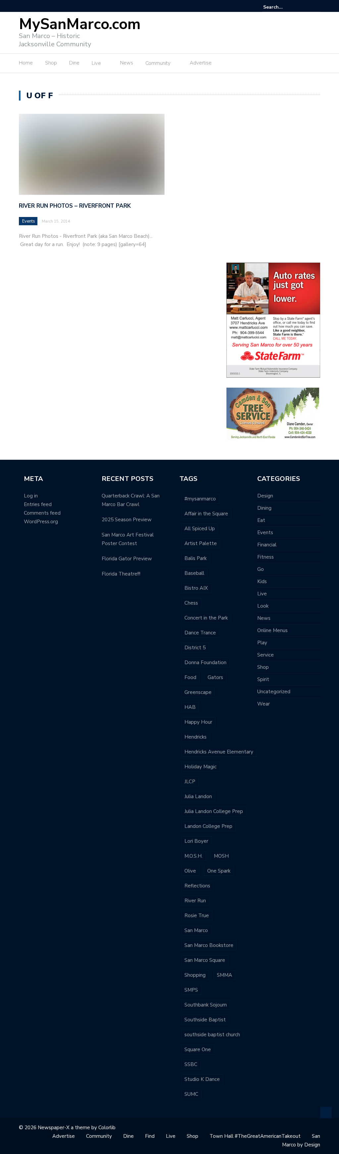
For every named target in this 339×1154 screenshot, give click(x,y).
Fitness (265, 557)
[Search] (316, 7)
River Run (195, 900)
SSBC (190, 1064)
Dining (264, 508)
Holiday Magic (200, 766)
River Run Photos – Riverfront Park (75, 206)
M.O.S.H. (193, 856)
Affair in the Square (206, 513)
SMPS (191, 990)
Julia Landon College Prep (213, 811)
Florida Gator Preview (127, 558)
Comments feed (42, 513)
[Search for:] (283, 7)
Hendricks (195, 737)
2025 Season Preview (127, 519)
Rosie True (196, 915)
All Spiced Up (199, 528)
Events (28, 221)
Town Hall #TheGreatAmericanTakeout (255, 1136)
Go (260, 569)
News (126, 63)
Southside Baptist (205, 1019)
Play (262, 642)
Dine (74, 63)
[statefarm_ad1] (273, 320)
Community (157, 63)
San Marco (196, 930)
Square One (197, 1049)
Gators (215, 677)
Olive (190, 871)
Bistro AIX (196, 588)
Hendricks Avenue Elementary (218, 751)
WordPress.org (41, 521)
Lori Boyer (196, 841)
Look (262, 606)
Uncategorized (273, 691)
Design (265, 495)
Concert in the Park (206, 618)
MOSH (221, 856)
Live (96, 63)
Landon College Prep (208, 826)
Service (265, 655)
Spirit (263, 679)
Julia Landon (198, 796)
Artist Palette (200, 543)
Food (190, 677)
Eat (261, 520)
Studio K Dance (202, 1079)
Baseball (194, 573)
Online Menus (272, 630)
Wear (263, 704)
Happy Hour (198, 722)
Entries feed (38, 504)
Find (150, 1136)
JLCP (189, 781)
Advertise (201, 63)
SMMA (224, 975)
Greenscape (198, 692)
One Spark (218, 871)
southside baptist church (212, 1034)
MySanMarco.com (80, 24)
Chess (191, 603)
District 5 (195, 647)
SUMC (191, 1094)
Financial (266, 544)
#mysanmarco (200, 498)
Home (26, 63)
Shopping (195, 975)
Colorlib (107, 1127)
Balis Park (195, 558)
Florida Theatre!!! (121, 574)
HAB (190, 707)
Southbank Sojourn (205, 1005)
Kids (262, 581)
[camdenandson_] (272, 413)
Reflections (197, 885)
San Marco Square (204, 960)
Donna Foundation (205, 662)
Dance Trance (200, 632)
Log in (31, 495)
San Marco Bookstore (208, 945)
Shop (51, 63)
